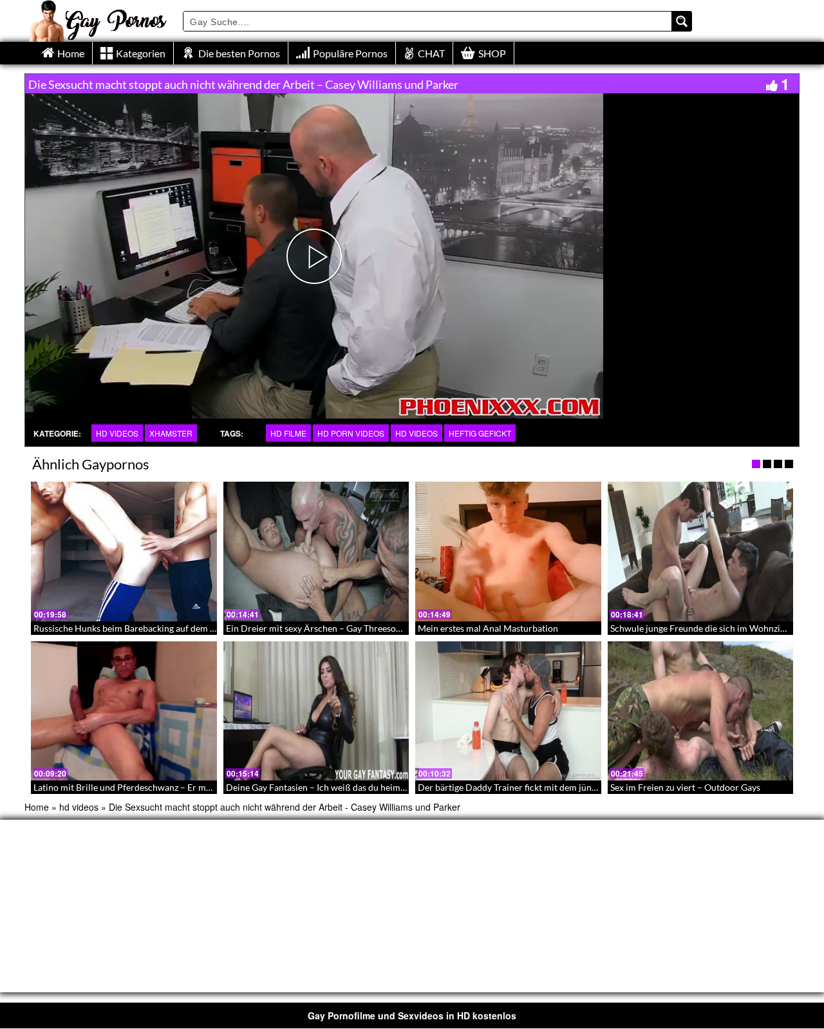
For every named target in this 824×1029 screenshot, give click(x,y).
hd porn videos (350, 433)
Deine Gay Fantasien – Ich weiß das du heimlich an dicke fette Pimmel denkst (379, 787)
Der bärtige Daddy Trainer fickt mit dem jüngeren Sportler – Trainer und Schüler (577, 787)
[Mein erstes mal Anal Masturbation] (508, 551)
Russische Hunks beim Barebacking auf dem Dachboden (144, 628)
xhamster (170, 433)
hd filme (288, 433)
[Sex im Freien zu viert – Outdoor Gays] (701, 710)
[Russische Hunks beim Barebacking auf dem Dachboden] (124, 551)
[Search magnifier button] (681, 21)
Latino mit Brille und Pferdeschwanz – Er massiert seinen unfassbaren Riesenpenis (196, 787)
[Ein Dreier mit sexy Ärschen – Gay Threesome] (316, 551)
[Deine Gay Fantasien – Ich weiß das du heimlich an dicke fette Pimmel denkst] (316, 710)
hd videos (117, 433)
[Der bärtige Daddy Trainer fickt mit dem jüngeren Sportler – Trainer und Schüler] (508, 710)
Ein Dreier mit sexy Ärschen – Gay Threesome (317, 628)
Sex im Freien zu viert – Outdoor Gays (685, 787)
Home (36, 806)
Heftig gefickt (480, 433)
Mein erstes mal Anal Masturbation (488, 628)
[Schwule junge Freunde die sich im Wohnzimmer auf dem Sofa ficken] (701, 551)
